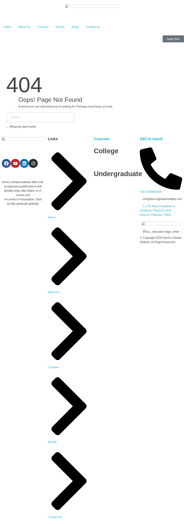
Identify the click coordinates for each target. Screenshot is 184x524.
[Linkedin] (24, 163)
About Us (24, 26)
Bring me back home (22, 126)
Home (7, 26)
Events (60, 26)
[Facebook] (6, 163)
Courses (43, 26)
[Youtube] (15, 163)
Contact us (93, 26)
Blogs (75, 26)
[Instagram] (33, 163)
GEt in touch (151, 139)
